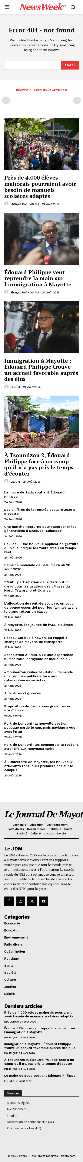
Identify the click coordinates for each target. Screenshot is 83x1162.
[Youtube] (43, 901)
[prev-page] (6, 100)
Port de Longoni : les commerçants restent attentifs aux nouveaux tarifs (41, 747)
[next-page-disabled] (77, 100)
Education (11, 1021)
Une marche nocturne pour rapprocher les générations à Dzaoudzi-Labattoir (40, 529)
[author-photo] (7, 204)
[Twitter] (32, 901)
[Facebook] (9, 901)
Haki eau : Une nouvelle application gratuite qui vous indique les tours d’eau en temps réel (41, 548)
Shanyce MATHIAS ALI (25, 204)
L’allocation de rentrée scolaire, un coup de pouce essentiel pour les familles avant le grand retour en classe (40, 607)
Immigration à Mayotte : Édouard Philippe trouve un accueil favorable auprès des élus (41, 370)
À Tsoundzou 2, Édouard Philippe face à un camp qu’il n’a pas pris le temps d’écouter (38, 464)
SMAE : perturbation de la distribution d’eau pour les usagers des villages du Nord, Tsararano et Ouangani (37, 586)
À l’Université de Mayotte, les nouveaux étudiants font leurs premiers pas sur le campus (38, 766)
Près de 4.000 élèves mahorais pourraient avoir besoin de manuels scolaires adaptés (40, 186)
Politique (11, 1037)
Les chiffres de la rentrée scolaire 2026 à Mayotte (39, 512)
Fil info (9, 1080)
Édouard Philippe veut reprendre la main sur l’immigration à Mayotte (37, 278)
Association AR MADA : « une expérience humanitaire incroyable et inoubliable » (38, 657)
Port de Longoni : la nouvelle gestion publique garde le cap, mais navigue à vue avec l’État (39, 727)
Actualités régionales (22, 693)
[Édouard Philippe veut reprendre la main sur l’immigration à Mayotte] (41, 239)
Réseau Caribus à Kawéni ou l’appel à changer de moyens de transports (35, 640)
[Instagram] (20, 901)
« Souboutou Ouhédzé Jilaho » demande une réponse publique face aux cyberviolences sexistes (38, 676)
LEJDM (15, 387)
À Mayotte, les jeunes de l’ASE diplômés (38, 625)
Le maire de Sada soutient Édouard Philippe (39, 1076)
